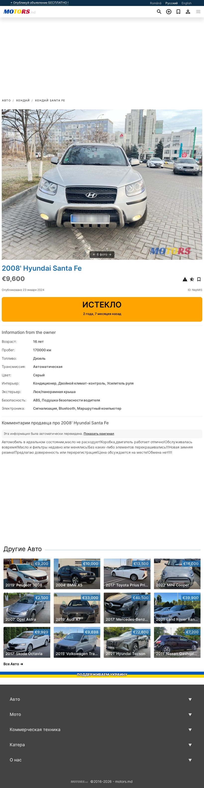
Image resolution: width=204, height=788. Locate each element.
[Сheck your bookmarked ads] (178, 12)
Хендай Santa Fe (50, 100)
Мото (15, 714)
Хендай (23, 100)
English (187, 3)
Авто (6, 100)
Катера (17, 744)
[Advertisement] (102, 60)
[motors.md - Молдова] (79, 781)
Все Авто (11, 664)
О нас (16, 759)
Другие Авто (22, 549)
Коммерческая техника (35, 729)
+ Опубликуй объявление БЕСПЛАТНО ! (39, 2)
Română (155, 3)
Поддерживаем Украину (102, 674)
